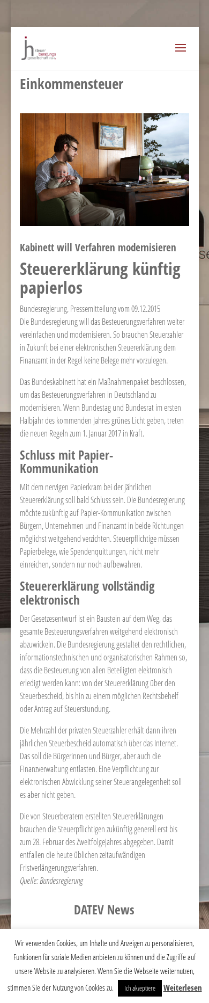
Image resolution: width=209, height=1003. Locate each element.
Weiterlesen (182, 987)
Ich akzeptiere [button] (139, 988)
